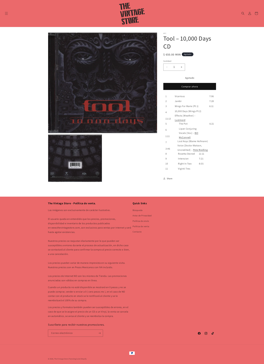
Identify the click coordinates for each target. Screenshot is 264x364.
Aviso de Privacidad (142, 215)
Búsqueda (138, 210)
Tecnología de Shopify (78, 359)
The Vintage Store (61, 359)
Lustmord (180, 119)
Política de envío (141, 221)
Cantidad (167, 61)
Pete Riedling (200, 150)
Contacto (137, 231)
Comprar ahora (190, 86)
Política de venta (141, 226)
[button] (6, 13)
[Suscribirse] (99, 333)
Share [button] (169, 178)
